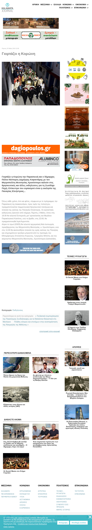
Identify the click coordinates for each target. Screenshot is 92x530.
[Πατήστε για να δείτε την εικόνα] (31, 83)
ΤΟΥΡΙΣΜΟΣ (42, 497)
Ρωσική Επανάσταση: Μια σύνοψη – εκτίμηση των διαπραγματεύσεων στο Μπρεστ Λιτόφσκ (77, 395)
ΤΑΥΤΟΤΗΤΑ (79, 491)
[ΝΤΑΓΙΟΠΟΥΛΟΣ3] (31, 150)
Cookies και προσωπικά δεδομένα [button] (32, 524)
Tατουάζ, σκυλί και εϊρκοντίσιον (76, 369)
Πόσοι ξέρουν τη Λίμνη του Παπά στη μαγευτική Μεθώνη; (15, 376)
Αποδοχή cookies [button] (79, 523)
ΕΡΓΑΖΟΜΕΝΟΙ (25, 491)
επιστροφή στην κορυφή (50, 331)
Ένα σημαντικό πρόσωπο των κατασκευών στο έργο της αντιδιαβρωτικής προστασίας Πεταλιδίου (45, 444)
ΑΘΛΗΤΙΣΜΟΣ (61, 502)
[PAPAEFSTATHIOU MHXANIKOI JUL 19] (77, 224)
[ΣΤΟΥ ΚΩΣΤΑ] (77, 142)
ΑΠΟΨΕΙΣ (23, 502)
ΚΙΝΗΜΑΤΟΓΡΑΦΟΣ (63, 499)
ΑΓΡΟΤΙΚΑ (42, 491)
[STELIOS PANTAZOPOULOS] (77, 201)
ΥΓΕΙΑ (22, 497)
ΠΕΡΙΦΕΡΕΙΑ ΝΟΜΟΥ (9, 497)
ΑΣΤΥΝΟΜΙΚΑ (25, 499)
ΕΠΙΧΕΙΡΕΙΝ (42, 494)
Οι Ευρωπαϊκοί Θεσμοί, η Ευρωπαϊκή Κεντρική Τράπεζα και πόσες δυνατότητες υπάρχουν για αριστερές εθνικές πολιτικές (77, 425)
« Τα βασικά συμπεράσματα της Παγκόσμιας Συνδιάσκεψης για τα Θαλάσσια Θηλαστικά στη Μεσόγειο (31, 319)
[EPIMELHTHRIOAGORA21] (77, 241)
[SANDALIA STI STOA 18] (77, 95)
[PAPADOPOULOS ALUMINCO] (31, 162)
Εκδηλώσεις (18, 310)
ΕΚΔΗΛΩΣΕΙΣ (61, 496)
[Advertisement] (31, 125)
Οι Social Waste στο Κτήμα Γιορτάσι (14, 472)
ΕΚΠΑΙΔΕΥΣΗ (25, 494)
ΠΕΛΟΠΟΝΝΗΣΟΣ (7, 494)
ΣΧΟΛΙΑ (23, 505)
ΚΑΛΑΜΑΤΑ (5, 491)
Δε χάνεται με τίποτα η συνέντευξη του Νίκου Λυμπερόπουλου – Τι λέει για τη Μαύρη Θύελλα (45, 377)
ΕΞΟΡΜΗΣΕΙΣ (25, 508)
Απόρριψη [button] (63, 523)
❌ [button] (90, 517)
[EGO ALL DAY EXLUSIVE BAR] (31, 24)
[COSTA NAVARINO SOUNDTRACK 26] (77, 120)
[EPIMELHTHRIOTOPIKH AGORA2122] (31, 249)
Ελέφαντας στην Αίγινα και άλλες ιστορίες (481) (14, 405)
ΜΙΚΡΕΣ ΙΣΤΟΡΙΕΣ (63, 510)
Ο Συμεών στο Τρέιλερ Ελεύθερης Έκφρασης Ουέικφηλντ (77, 329)
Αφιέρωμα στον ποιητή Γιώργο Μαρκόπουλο (76, 303)
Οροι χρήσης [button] (8, 527)
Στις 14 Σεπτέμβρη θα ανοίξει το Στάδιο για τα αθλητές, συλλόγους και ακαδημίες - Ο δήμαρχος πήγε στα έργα (15, 444)
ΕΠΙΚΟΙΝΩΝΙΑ (80, 494)
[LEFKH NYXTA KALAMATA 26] (77, 70)
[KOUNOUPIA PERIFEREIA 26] (77, 162)
